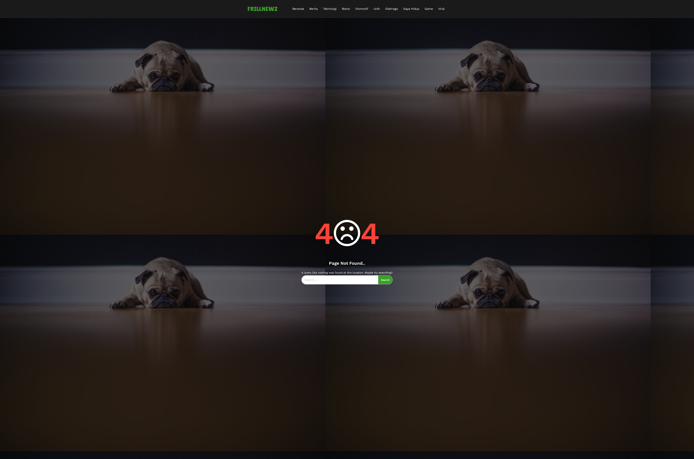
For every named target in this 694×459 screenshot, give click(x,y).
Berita (313, 8)
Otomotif (361, 8)
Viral (441, 8)
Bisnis (346, 8)
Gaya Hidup (411, 8)
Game (429, 8)
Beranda (298, 8)
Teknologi (330, 8)
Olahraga (391, 8)
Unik (377, 8)
